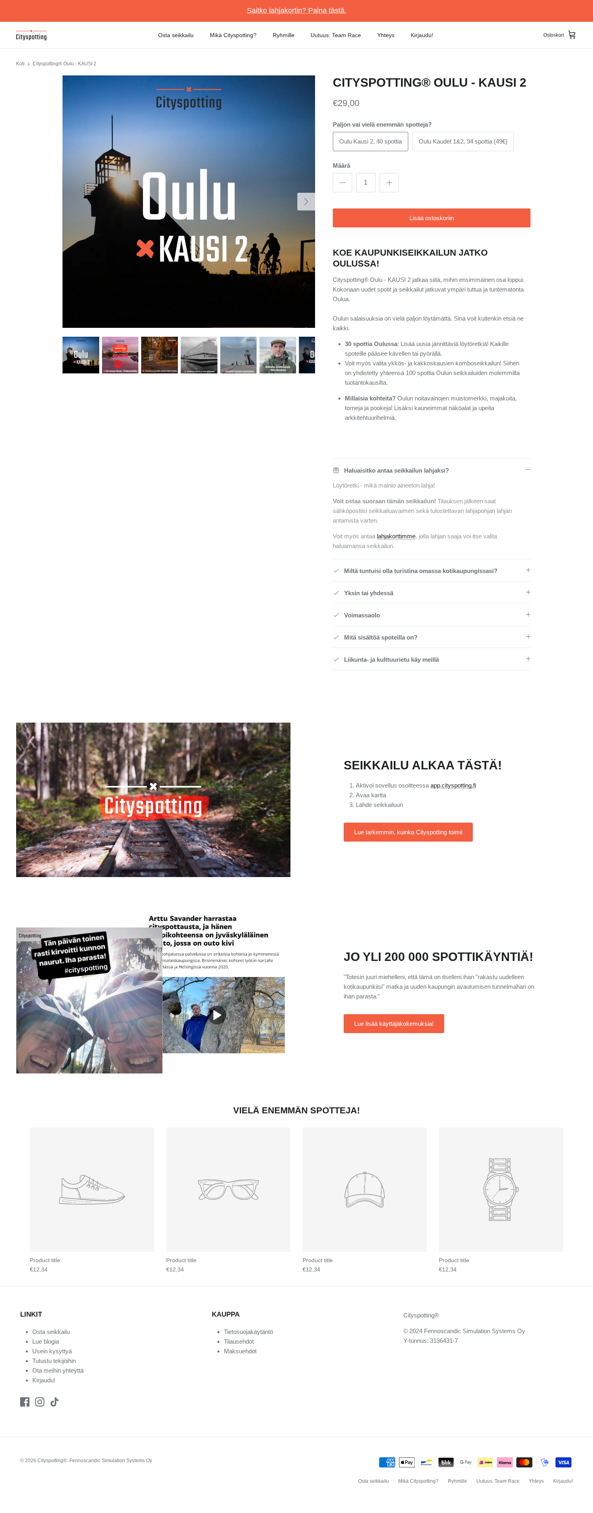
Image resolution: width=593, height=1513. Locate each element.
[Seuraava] (306, 201)
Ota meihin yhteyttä (58, 1370)
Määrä (341, 165)
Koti (20, 64)
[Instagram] (39, 1402)
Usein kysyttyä (52, 1351)
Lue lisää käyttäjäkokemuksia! (394, 1023)
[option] (189, 201)
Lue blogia (45, 1341)
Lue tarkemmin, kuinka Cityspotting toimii (408, 832)
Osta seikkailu (176, 35)
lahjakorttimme (396, 536)
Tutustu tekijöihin (54, 1360)
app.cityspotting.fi (453, 785)
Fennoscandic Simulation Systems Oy (110, 1460)
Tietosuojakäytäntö (248, 1331)
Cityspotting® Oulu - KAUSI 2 (64, 64)
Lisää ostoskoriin (431, 218)
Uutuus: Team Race (336, 35)
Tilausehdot (239, 1341)
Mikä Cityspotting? (233, 35)
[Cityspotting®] (31, 35)
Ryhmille (283, 35)
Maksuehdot (240, 1351)
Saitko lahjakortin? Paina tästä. (297, 10)
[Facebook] (24, 1402)
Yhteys (386, 35)
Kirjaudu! (422, 35)
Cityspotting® (52, 1460)
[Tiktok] (54, 1402)
